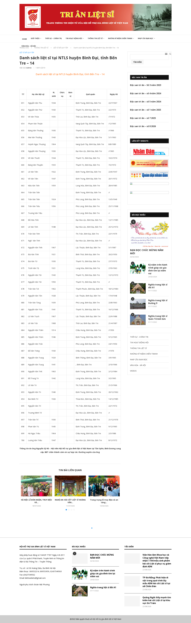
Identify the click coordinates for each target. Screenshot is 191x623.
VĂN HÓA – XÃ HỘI (28, 46)
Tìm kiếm (137, 62)
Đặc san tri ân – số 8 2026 (143, 126)
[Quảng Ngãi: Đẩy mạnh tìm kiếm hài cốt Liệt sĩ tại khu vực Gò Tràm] (132, 601)
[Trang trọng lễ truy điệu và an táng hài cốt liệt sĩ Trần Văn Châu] (104, 486)
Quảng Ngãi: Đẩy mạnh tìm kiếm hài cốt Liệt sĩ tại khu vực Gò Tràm (157, 600)
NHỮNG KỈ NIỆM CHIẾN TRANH (120, 38)
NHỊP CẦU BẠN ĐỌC (145, 38)
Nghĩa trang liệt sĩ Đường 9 (157, 302)
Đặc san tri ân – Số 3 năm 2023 (145, 85)
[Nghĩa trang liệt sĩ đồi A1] (138, 288)
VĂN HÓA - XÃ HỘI (138, 365)
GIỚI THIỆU (35, 38)
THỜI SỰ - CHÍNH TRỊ (139, 337)
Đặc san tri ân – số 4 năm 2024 (145, 93)
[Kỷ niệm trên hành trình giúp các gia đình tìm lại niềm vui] (138, 268)
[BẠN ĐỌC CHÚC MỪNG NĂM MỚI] (149, 234)
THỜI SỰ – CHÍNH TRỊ (53, 38)
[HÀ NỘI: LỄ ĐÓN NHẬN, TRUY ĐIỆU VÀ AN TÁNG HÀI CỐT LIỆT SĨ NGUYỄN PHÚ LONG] (36, 486)
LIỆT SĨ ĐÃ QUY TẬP (26, 53)
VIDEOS (133, 371)
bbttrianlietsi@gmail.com (35, 578)
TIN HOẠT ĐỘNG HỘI (74, 38)
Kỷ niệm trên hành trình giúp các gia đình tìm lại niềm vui (157, 269)
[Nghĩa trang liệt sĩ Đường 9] (138, 304)
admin (29, 68)
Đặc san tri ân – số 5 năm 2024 (145, 101)
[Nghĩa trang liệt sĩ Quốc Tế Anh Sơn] (138, 320)
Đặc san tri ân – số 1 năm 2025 (145, 109)
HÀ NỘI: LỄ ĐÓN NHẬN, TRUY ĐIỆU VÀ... (36, 501)
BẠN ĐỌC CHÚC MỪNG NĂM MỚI (146, 251)
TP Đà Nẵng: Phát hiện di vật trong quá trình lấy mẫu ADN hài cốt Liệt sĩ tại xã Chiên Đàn (156, 582)
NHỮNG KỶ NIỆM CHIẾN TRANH (144, 354)
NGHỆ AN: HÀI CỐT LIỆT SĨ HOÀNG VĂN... (70, 501)
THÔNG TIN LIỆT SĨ (95, 38)
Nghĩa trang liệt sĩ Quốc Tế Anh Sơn (157, 317)
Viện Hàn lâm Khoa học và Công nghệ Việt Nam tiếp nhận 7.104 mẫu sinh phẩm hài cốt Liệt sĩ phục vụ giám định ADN (157, 560)
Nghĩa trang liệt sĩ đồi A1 (157, 286)
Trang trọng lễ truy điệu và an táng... (104, 501)
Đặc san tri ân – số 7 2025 (143, 118)
